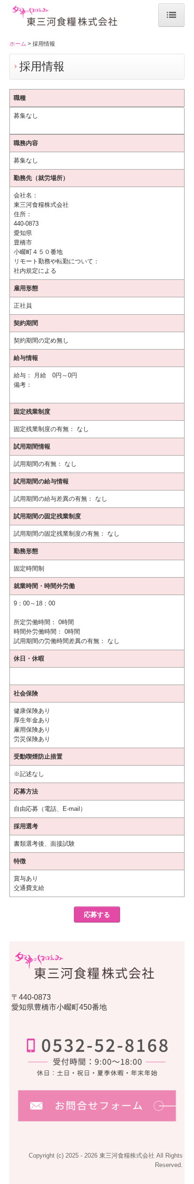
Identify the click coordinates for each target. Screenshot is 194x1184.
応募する (97, 914)
